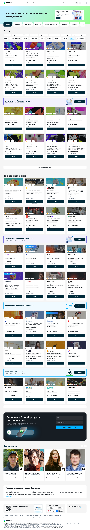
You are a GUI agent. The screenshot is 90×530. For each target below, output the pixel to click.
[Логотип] (33, 521)
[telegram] (67, 523)
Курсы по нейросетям (64, 491)
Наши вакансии (28, 517)
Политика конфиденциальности (54, 515)
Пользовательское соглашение (39, 515)
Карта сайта (13, 517)
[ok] (74, 523)
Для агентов (29, 515)
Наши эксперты (20, 517)
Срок (64, 38)
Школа (71, 38)
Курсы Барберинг (9, 491)
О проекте (5, 515)
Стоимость (56, 38)
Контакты (11, 515)
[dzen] (78, 523)
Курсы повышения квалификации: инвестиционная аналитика (18, 494)
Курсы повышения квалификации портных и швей (70, 492)
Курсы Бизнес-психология (38, 491)
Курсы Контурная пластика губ (12, 492)
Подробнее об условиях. (47, 527)
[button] (45, 15)
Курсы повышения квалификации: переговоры (43, 492)
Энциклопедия (6, 517)
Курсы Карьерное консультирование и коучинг (43, 494)
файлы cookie (17, 526)
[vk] (71, 523)
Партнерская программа (19, 515)
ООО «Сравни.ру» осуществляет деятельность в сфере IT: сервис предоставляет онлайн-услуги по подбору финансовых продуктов (28, 523)
